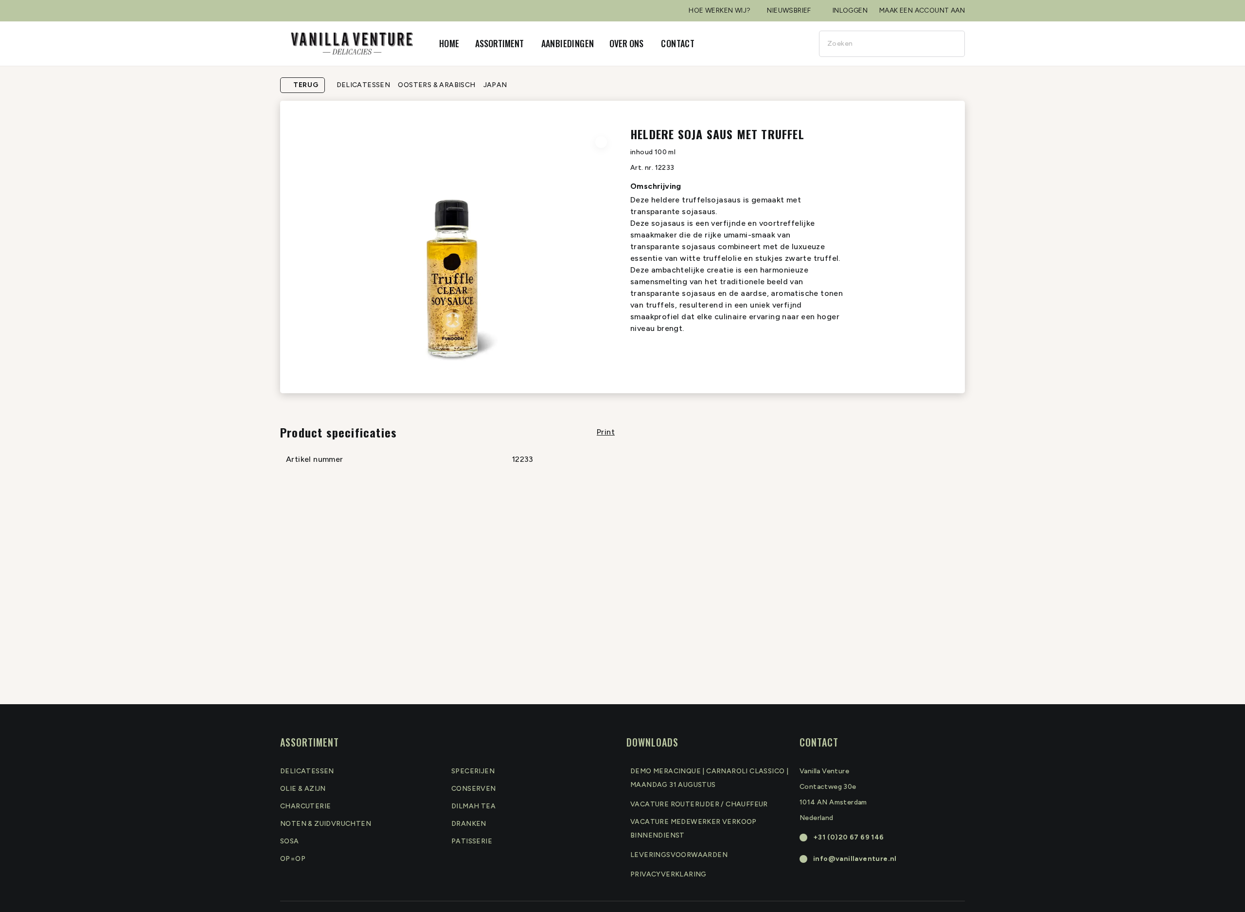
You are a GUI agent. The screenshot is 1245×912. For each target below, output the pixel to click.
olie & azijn (303, 788)
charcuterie (305, 806)
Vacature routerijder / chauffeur (699, 804)
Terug (306, 85)
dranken (468, 824)
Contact (677, 43)
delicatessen (307, 771)
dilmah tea (473, 806)
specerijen (473, 771)
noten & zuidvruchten (325, 824)
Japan (495, 85)
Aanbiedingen (567, 43)
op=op (292, 859)
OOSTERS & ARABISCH (436, 85)
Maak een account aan (922, 10)
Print (606, 432)
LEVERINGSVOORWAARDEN (679, 855)
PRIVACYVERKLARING (668, 874)
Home (449, 43)
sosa (289, 841)
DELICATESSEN (364, 85)
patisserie (471, 841)
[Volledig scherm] (601, 142)
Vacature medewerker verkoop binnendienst (693, 828)
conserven (473, 788)
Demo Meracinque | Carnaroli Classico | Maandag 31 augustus (709, 778)
